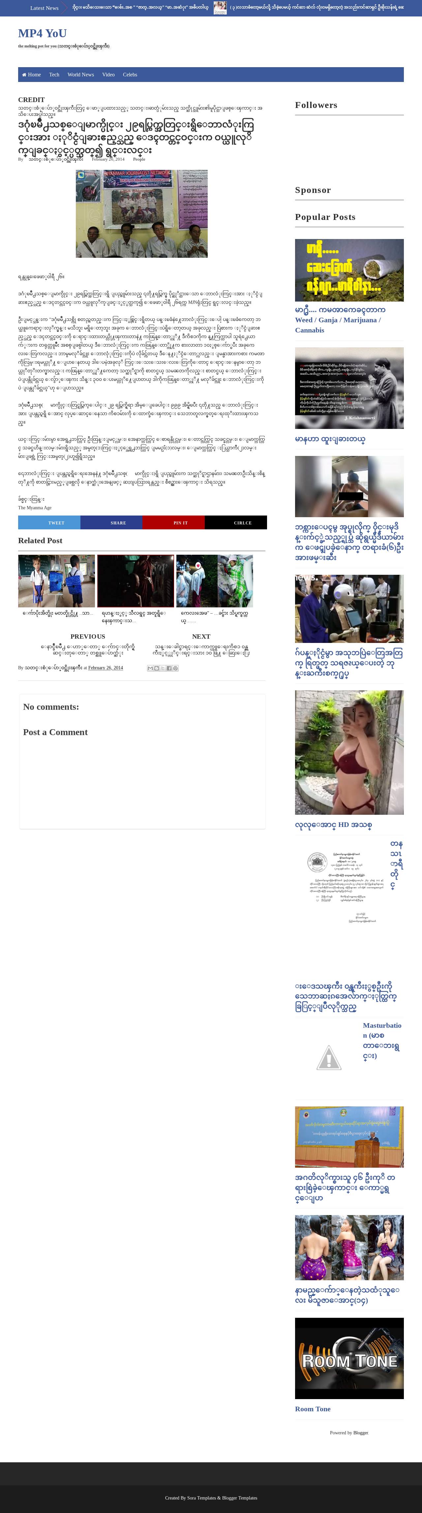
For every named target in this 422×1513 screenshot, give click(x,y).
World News (81, 74)
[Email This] (150, 668)
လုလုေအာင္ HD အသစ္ (333, 824)
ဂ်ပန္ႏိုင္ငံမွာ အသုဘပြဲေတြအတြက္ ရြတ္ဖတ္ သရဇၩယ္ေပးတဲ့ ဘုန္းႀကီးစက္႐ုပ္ (349, 663)
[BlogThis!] (156, 668)
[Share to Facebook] (169, 668)
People (139, 159)
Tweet (56, 523)
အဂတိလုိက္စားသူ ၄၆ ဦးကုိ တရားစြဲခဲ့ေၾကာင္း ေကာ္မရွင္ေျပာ (345, 1187)
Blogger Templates (239, 1498)
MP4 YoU (42, 33)
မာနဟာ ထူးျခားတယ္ (330, 439)
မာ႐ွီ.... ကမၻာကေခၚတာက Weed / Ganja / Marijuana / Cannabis (340, 319)
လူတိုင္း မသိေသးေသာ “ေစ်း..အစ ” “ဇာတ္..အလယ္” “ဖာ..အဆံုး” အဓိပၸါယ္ (109, 7)
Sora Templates (201, 1498)
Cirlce (243, 523)
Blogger (360, 1432)
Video (108, 74)
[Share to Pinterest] (175, 668)
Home (34, 74)
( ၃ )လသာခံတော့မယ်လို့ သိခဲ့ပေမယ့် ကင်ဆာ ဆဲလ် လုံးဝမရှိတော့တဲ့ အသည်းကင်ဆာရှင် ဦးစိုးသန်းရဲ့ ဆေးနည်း (294, 7)
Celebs (130, 74)
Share (118, 523)
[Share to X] (163, 668)
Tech (54, 74)
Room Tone (313, 1409)
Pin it (181, 523)
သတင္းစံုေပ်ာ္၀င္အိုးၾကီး (56, 159)
